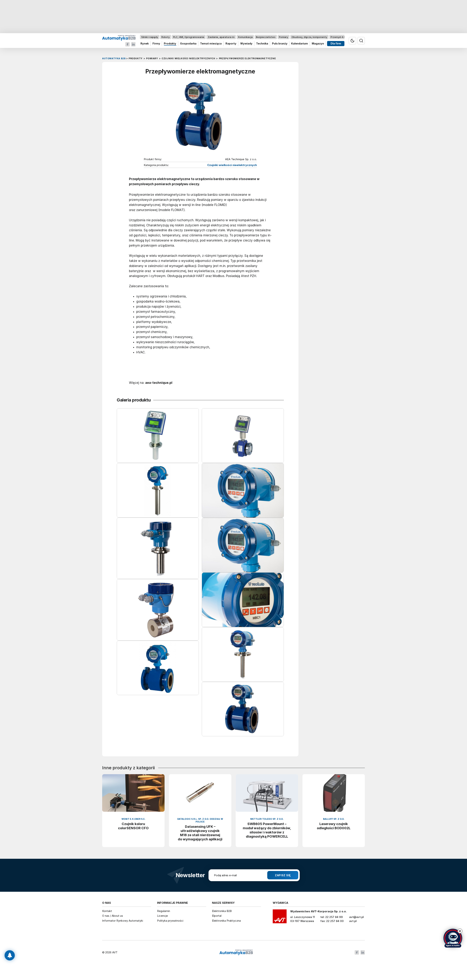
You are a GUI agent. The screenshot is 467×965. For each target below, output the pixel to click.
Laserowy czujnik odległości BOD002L (333, 826)
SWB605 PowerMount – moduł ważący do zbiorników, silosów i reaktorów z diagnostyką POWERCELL (267, 830)
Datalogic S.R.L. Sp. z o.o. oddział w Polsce (200, 820)
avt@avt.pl (356, 917)
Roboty (165, 37)
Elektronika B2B (222, 911)
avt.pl (353, 921)
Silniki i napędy (149, 37)
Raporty (230, 43)
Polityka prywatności (170, 920)
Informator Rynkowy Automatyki (122, 920)
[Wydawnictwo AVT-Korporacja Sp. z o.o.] (280, 917)
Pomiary (283, 37)
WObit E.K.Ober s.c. (133, 819)
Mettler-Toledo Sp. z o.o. (266, 819)
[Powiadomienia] (10, 955)
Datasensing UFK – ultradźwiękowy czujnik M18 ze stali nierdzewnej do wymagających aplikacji (200, 832)
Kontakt (107, 911)
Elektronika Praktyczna (226, 920)
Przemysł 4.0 (338, 37)
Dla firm (336, 43)
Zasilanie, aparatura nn (221, 37)
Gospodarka (188, 43)
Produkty (170, 43)
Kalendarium (299, 43)
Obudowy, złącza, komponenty (309, 37)
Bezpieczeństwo (265, 37)
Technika (262, 43)
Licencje (162, 915)
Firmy (156, 43)
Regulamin (163, 911)
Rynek (144, 43)
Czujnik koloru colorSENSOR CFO (133, 826)
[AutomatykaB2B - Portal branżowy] (119, 38)
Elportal (216, 915)
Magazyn (318, 43)
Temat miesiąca (211, 43)
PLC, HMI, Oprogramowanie (188, 37)
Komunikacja (245, 37)
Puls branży (279, 43)
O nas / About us (112, 915)
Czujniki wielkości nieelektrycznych (232, 165)
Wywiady (246, 43)
